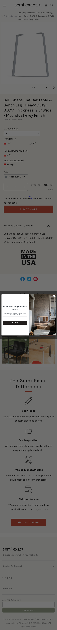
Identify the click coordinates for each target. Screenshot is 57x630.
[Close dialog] (54, 296)
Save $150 (15, 323)
